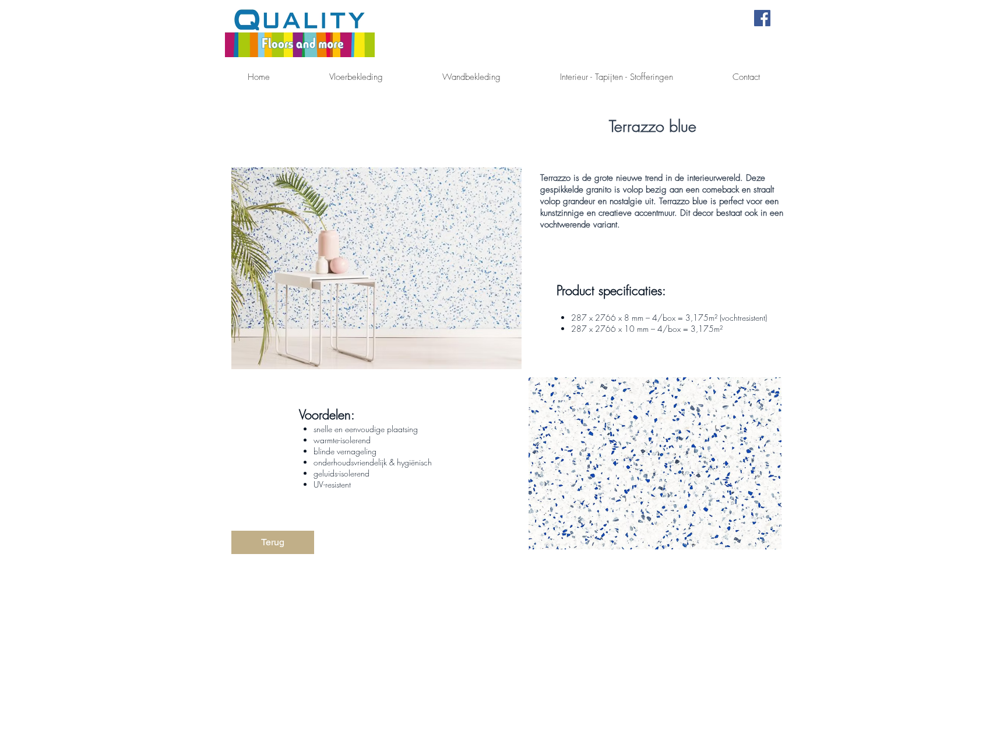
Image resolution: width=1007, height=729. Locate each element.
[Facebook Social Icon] (762, 18)
